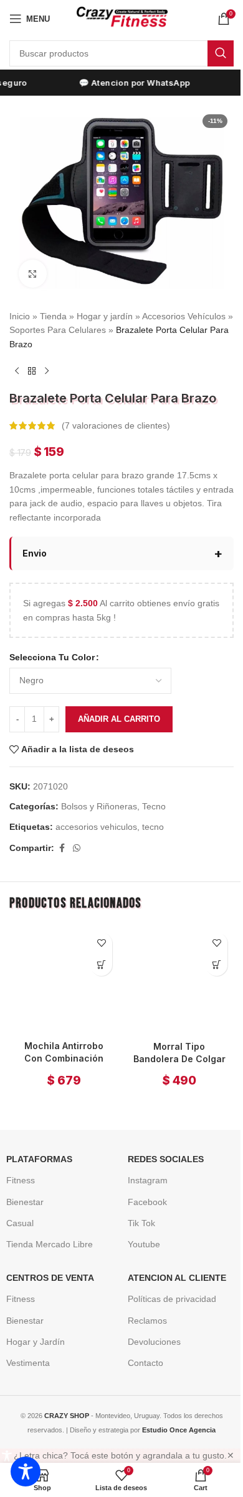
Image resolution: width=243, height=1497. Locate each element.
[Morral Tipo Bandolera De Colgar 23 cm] (172, 970)
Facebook (143, 1189)
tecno (153, 819)
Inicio (19, 316)
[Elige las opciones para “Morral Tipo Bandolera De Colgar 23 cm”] (207, 957)
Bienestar (20, 1189)
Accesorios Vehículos (184, 316)
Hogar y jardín (105, 316)
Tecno (154, 799)
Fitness (16, 1168)
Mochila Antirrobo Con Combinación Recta (61, 1045)
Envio (34, 545)
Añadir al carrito (119, 711)
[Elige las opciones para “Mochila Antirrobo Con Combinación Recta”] (97, 957)
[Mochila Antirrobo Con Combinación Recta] (61, 969)
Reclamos (143, 1308)
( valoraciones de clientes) (116, 425)
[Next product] (46, 370)
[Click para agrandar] (33, 274)
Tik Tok (137, 1210)
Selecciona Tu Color (52, 650)
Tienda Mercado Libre (45, 1232)
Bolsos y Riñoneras (99, 799)
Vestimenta (23, 1350)
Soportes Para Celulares (57, 330)
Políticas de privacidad (167, 1286)
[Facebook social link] (61, 840)
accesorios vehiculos (96, 819)
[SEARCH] (220, 53)
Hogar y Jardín (31, 1329)
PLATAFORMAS (35, 1147)
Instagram (143, 1168)
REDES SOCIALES (161, 1147)
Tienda (53, 316)
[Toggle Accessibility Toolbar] (25, 1471)
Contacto (141, 1350)
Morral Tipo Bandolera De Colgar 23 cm (172, 1046)
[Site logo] (121, 18)
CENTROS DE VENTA (46, 1265)
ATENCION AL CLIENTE (172, 1265)
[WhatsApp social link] (76, 840)
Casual (15, 1210)
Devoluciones (149, 1329)
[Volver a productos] (31, 370)
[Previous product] (16, 370)
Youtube (139, 1232)
